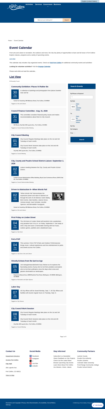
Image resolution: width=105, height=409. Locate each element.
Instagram (35, 358)
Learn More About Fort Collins (63, 365)
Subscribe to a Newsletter (61, 356)
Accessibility (42, 403)
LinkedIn (35, 366)
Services (38, 4)
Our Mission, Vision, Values (62, 367)
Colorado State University (85, 363)
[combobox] (89, 1)
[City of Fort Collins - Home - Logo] (16, 7)
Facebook (35, 356)
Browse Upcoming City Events (63, 363)
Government (47, 5)
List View (12, 59)
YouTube (35, 363)
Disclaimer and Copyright (13, 403)
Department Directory (13, 356)
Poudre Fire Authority (84, 358)
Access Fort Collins (12, 360)
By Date (76, 101)
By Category (74, 129)
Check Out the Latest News (62, 360)
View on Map (10, 375)
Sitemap (8, 404)
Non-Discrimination (32, 403)
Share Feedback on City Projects (64, 358)
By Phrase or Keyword (76, 93)
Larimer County (82, 356)
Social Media (51, 403)
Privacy (23, 403)
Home (10, 40)
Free (71, 133)
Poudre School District (84, 367)
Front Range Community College (88, 365)
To (75, 113)
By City (72, 126)
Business (57, 4)
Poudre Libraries (82, 360)
